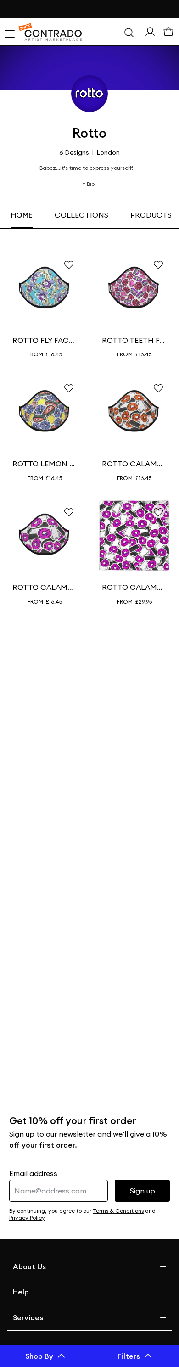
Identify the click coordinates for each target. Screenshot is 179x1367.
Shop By (39, 1356)
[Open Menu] (9, 32)
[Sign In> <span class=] (150, 31)
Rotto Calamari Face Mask (134, 463)
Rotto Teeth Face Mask (134, 340)
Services (28, 1317)
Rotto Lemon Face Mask (44, 463)
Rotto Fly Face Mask (44, 340)
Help (21, 1291)
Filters (128, 1356)
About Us (29, 1266)
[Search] (129, 32)
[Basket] (168, 32)
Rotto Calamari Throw (134, 587)
